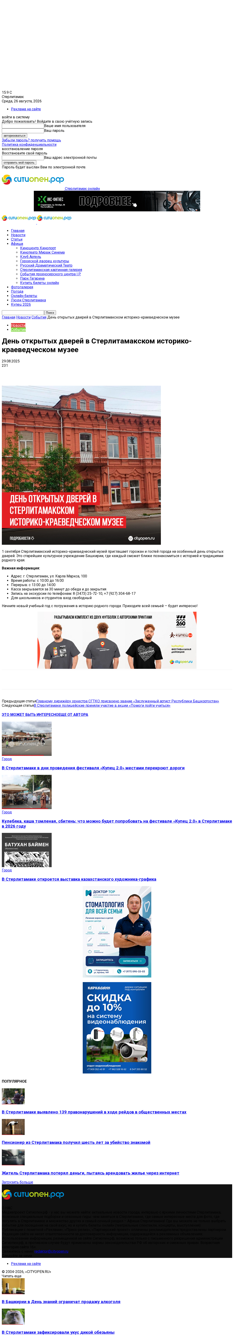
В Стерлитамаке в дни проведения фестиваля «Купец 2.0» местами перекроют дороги (93, 767)
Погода (17, 291)
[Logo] (19, 223)
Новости (18, 235)
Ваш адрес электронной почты (70, 157)
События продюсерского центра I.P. (50, 274)
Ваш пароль (54, 130)
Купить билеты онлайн (39, 283)
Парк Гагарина (32, 278)
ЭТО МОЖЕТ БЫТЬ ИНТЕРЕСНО (30, 714)
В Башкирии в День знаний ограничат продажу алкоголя (61, 1301)
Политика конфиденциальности (29, 144)
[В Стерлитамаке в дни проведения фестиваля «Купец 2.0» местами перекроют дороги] (27, 754)
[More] (144, 372)
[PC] (117, 210)
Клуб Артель (30, 257)
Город (7, 759)
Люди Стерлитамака (28, 300)
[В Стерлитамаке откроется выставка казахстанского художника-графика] (27, 866)
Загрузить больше (17, 1182)
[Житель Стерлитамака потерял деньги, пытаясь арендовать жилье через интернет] (13, 1164)
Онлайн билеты (24, 296)
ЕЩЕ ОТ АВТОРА (73, 714)
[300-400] (117, 976)
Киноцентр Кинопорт (38, 248)
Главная (17, 230)
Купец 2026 (21, 304)
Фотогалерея (22, 287)
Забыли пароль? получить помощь (31, 140)
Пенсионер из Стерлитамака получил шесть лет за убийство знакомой (76, 1142)
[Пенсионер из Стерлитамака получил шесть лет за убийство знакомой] (13, 1134)
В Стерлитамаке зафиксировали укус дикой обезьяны (58, 1332)
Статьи (16, 239)
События (39, 317)
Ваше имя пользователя (64, 126)
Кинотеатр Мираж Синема (42, 252)
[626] (117, 667)
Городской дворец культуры (44, 261)
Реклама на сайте (26, 109)
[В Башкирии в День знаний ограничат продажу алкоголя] (13, 1293)
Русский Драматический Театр (46, 265)
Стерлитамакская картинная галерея (51, 270)
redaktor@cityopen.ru (51, 1251)
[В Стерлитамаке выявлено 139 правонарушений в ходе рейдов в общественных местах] (13, 1103)
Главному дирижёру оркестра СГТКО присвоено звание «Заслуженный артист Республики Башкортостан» (127, 701)
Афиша (17, 244)
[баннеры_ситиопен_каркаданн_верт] (117, 1072)
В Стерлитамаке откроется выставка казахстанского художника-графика (79, 879)
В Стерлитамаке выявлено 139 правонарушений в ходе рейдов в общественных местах (94, 1112)
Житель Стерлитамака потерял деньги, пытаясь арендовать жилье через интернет (90, 1173)
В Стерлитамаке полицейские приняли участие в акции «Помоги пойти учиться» (102, 705)
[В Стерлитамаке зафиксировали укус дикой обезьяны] (13, 1323)
